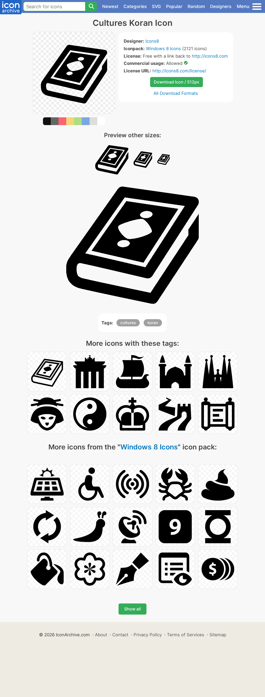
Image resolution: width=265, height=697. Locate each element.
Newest (110, 6)
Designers (220, 6)
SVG (156, 6)
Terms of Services (185, 634)
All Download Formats (175, 93)
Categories (135, 6)
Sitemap (217, 634)
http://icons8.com (210, 56)
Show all (132, 608)
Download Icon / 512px (176, 82)
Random (196, 6)
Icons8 (152, 41)
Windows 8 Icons (163, 48)
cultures (128, 322)
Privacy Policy (148, 634)
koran (153, 322)
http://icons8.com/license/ (179, 70)
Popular (174, 6)
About (101, 634)
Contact (120, 634)
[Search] (91, 6)
